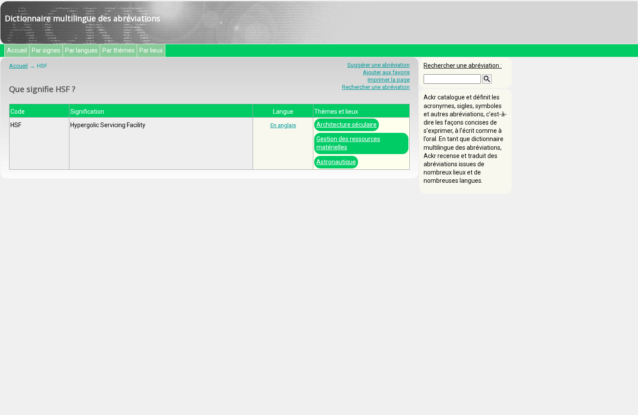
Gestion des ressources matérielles (348, 143)
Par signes (46, 50)
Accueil (17, 50)
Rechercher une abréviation (376, 87)
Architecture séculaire (346, 124)
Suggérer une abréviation (378, 65)
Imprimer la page (389, 79)
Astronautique (336, 161)
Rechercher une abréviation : (463, 65)
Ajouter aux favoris (386, 72)
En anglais (283, 125)
